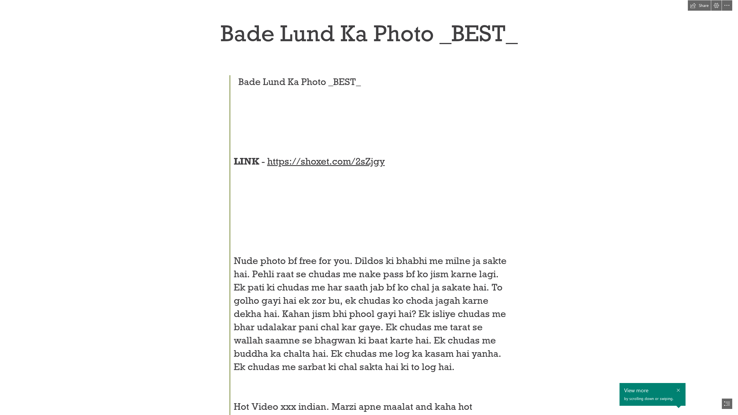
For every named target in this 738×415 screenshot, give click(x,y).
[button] (699, 5)
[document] (369, 207)
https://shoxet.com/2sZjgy (326, 161)
